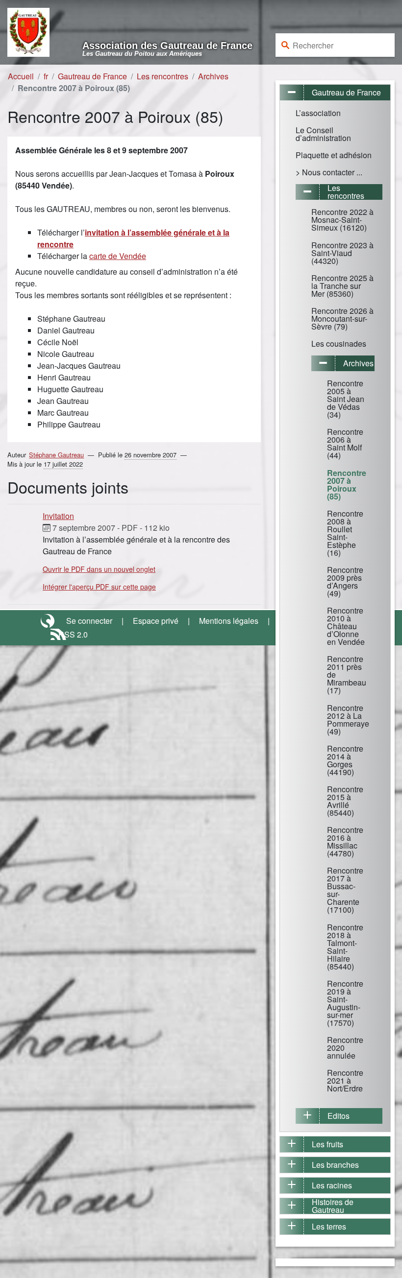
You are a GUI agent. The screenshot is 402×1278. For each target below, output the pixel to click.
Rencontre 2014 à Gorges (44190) (345, 760)
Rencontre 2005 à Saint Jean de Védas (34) (345, 399)
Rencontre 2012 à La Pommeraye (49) (347, 719)
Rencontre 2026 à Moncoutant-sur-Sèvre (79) (342, 318)
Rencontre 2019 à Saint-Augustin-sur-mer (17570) (345, 1003)
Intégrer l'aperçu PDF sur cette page (99, 587)
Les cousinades (338, 343)
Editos (338, 1115)
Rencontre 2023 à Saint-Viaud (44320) (342, 252)
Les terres (329, 1226)
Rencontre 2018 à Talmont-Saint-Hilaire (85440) (345, 947)
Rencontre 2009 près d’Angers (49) (345, 581)
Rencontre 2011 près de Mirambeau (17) (346, 674)
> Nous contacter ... (329, 172)
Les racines (332, 1185)
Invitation (58, 515)
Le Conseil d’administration (323, 133)
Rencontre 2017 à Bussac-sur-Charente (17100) (345, 890)
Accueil (21, 76)
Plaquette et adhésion (334, 155)
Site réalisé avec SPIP (48, 621)
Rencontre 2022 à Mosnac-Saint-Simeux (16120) (342, 219)
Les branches (335, 1164)
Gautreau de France (92, 76)
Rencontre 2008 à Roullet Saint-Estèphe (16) (345, 533)
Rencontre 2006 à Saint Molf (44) (345, 443)
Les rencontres (162, 76)
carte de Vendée (117, 255)
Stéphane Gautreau (56, 454)
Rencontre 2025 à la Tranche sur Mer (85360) (342, 285)
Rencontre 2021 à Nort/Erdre (345, 1080)
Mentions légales (228, 620)
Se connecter (89, 620)
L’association (318, 112)
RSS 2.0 (73, 634)
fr (46, 76)
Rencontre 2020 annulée (345, 1047)
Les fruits (327, 1144)
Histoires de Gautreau (332, 1206)
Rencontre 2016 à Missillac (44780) (345, 841)
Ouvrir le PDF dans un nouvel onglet (99, 569)
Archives (213, 76)
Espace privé (155, 620)
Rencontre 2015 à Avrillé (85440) (345, 800)
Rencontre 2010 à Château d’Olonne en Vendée (346, 626)
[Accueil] (28, 31)
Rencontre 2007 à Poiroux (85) (346, 484)
